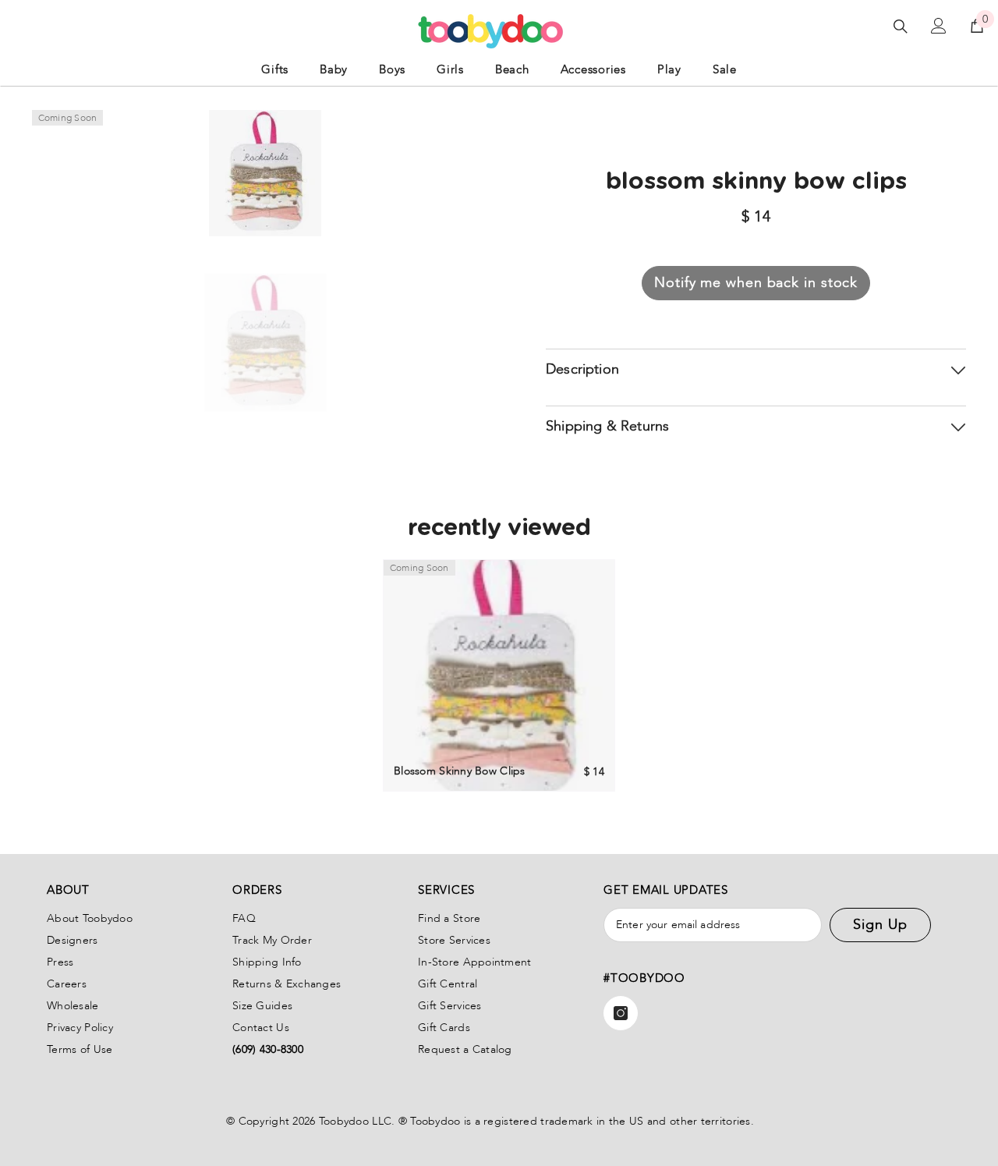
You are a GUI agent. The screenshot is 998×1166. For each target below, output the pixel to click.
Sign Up (880, 924)
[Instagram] (620, 1013)
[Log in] (939, 26)
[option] (265, 342)
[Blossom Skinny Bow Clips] (499, 675)
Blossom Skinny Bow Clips (460, 771)
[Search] (900, 26)
